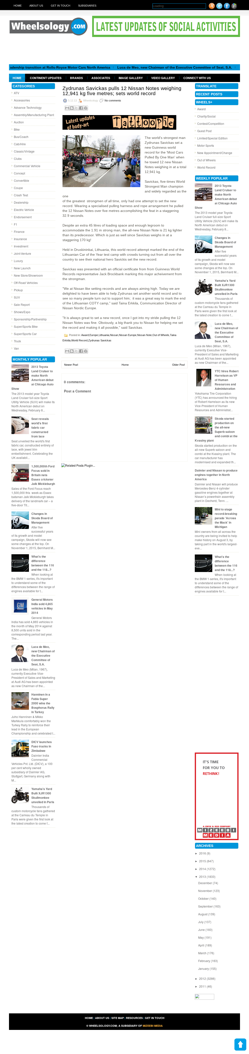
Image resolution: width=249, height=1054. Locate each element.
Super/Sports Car (25, 334)
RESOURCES (134, 1018)
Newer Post (71, 364)
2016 (203, 853)
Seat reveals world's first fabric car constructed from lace (40, 427)
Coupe (18, 188)
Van (16, 348)
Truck (17, 341)
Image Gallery (131, 78)
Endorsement (23, 217)
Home (18, 5)
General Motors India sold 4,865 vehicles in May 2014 (42, 606)
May (201, 937)
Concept (19, 173)
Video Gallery (163, 78)
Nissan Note (144, 335)
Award (85, 335)
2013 (203, 876)
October (203, 898)
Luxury (18, 261)
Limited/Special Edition (212, 138)
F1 (15, 224)
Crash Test (21, 195)
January (204, 968)
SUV (17, 297)
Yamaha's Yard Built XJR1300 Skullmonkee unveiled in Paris (42, 795)
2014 (203, 869)
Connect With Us (197, 78)
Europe (93, 335)
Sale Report (22, 304)
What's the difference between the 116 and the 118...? (42, 563)
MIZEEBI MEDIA (153, 1025)
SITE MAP (117, 1018)
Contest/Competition (210, 123)
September (205, 906)
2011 (203, 986)
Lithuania (104, 335)
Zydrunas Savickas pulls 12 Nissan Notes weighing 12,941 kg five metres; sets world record (121, 91)
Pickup (18, 290)
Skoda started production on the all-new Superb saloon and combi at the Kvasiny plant (216, 429)
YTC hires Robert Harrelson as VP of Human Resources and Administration (227, 380)
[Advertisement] (124, 50)
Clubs (18, 158)
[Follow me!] (219, 8)
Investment (21, 246)
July (201, 922)
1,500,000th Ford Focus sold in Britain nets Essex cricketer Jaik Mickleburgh (43, 475)
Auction (19, 122)
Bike (17, 129)
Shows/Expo (22, 312)
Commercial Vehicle (27, 166)
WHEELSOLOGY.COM (103, 1025)
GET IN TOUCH (154, 1018)
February (204, 961)
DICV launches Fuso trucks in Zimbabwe (41, 746)
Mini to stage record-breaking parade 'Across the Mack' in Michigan (226, 518)
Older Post (178, 364)
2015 (203, 861)
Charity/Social (206, 116)
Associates (100, 78)
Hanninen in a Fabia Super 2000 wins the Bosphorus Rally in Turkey (42, 703)
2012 (203, 978)
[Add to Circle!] (234, 8)
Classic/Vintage (24, 151)
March (202, 953)
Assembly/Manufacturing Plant (34, 115)
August (203, 914)
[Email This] (67, 108)
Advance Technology (28, 107)
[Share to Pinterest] (85, 108)
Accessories (22, 100)
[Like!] (226, 8)
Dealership (21, 202)
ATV (16, 93)
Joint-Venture (22, 253)
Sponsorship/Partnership (30, 319)
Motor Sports (205, 145)
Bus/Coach (21, 137)
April (201, 945)
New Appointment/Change (214, 153)
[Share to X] (76, 108)
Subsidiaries (87, 5)
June (201, 929)
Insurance (20, 239)
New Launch (22, 268)
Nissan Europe (127, 335)
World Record (79, 340)
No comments (113, 100)
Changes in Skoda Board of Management (42, 518)
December (205, 883)
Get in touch (60, 5)
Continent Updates (46, 78)
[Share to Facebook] (81, 108)
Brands (76, 78)
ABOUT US (102, 1018)
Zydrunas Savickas (99, 340)
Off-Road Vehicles (26, 283)
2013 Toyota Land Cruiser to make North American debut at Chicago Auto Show (32, 377)
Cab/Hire (20, 144)
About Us (36, 5)
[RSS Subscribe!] (211, 8)
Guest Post (204, 131)
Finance (19, 231)
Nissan (114, 335)
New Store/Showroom (28, 275)
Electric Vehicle (24, 210)
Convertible (21, 180)
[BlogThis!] (71, 108)
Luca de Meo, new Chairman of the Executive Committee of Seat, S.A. (159, 67)
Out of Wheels (160, 335)
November (205, 891)
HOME (89, 1018)
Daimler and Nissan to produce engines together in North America (216, 474)
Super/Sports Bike (26, 326)
